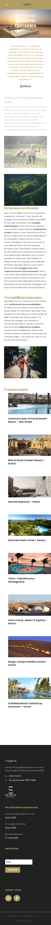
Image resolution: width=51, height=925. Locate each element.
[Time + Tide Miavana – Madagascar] (29, 563)
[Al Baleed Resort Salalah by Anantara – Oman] (29, 688)
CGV (38, 916)
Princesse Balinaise (14, 834)
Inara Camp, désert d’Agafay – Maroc (27, 621)
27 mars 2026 (11, 838)
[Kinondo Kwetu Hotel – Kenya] (29, 525)
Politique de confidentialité (20, 916)
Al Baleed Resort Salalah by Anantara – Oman (25, 705)
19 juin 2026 (10, 817)
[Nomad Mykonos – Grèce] (29, 486)
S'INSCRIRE (13, 870)
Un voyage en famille (15, 824)
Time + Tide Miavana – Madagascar (22, 580)
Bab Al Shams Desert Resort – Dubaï (26, 462)
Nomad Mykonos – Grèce (24, 501)
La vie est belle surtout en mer (19, 814)
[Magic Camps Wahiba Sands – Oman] (29, 646)
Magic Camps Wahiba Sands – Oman (27, 663)
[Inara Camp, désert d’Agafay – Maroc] (29, 605)
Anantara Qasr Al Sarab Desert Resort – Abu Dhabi (27, 420)
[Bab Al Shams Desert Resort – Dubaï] (29, 445)
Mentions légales (24, 921)
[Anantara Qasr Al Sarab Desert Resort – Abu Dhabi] (29, 403)
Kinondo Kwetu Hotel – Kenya (26, 540)
